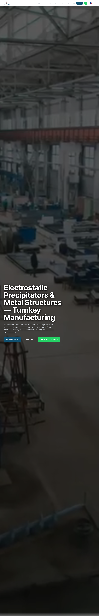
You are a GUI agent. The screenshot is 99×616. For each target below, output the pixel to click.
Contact (80, 3)
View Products (11, 339)
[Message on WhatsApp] (85, 3)
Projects (49, 3)
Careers (73, 3)
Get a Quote (29, 339)
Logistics (67, 3)
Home (27, 3)
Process (61, 3)
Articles (43, 3)
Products (37, 3)
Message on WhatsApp (50, 339)
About (32, 3)
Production (55, 3)
